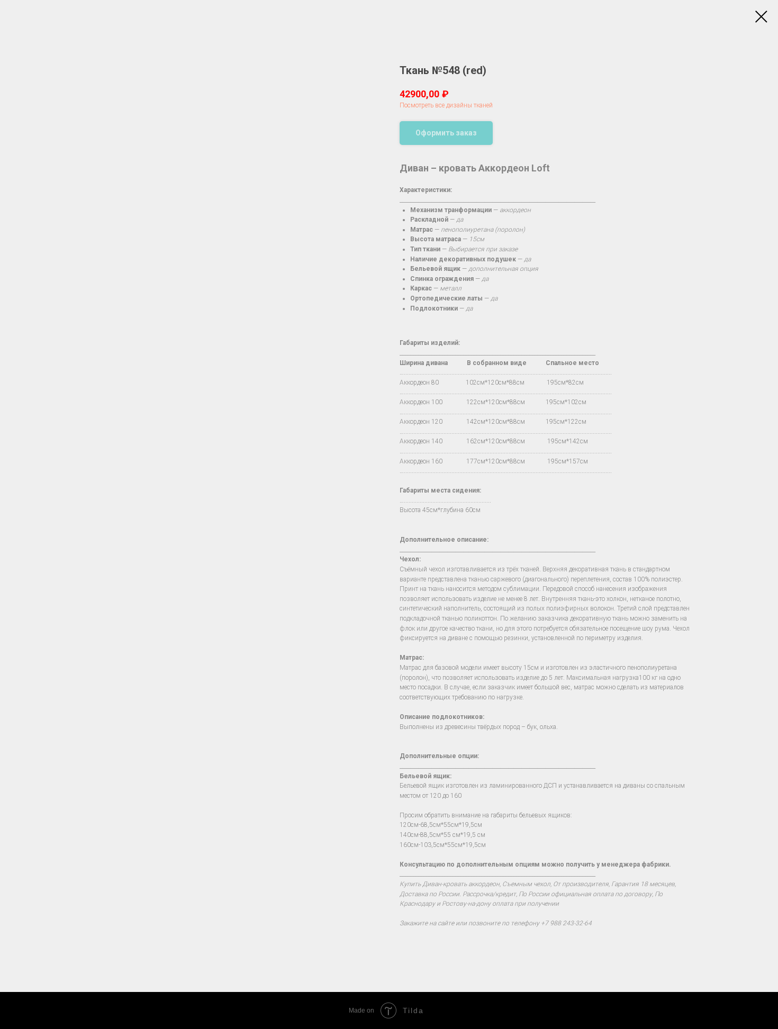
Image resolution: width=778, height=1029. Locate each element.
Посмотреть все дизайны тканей (446, 105)
